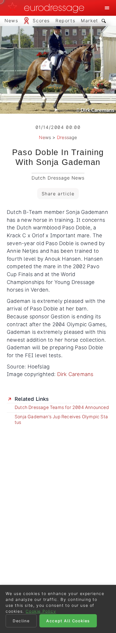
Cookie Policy (41, 611)
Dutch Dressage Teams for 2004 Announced (62, 407)
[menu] (107, 7)
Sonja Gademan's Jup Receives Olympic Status (61, 419)
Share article (58, 193)
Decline (21, 620)
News (45, 137)
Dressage (67, 137)
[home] (47, 8)
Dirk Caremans (75, 374)
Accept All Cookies (68, 620)
